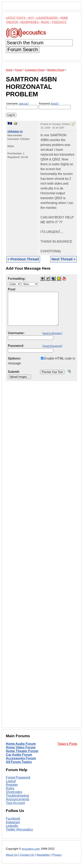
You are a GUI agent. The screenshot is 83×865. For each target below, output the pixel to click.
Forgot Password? (52, 346)
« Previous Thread (23, 259)
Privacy (57, 854)
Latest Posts (16, 17)
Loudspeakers (47, 17)
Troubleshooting (17, 795)
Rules (10, 788)
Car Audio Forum (19, 754)
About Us (12, 854)
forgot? (55, 103)
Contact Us (27, 854)
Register (12, 784)
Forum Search (22, 49)
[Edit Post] (73, 124)
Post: (12, 289)
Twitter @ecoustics (19, 829)
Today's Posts (67, 743)
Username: (17, 103)
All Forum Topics (19, 762)
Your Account (15, 803)
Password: (49, 103)
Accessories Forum (21, 758)
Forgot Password (18, 777)
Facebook (13, 818)
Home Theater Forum (22, 751)
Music (45, 22)
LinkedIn (12, 826)
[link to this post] (15, 123)
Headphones (29, 22)
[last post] (11, 123)
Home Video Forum (20, 747)
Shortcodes (14, 792)
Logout (11, 781)
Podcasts (59, 22)
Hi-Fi (31, 17)
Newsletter (43, 854)
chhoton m (15, 131)
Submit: (14, 371)
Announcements (17, 799)
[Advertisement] (41, 558)
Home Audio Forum (21, 743)
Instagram (13, 822)
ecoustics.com (31, 848)
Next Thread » (64, 259)
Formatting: (17, 278)
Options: (14, 358)
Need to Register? (52, 333)
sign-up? (24, 103)
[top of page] (8, 123)
